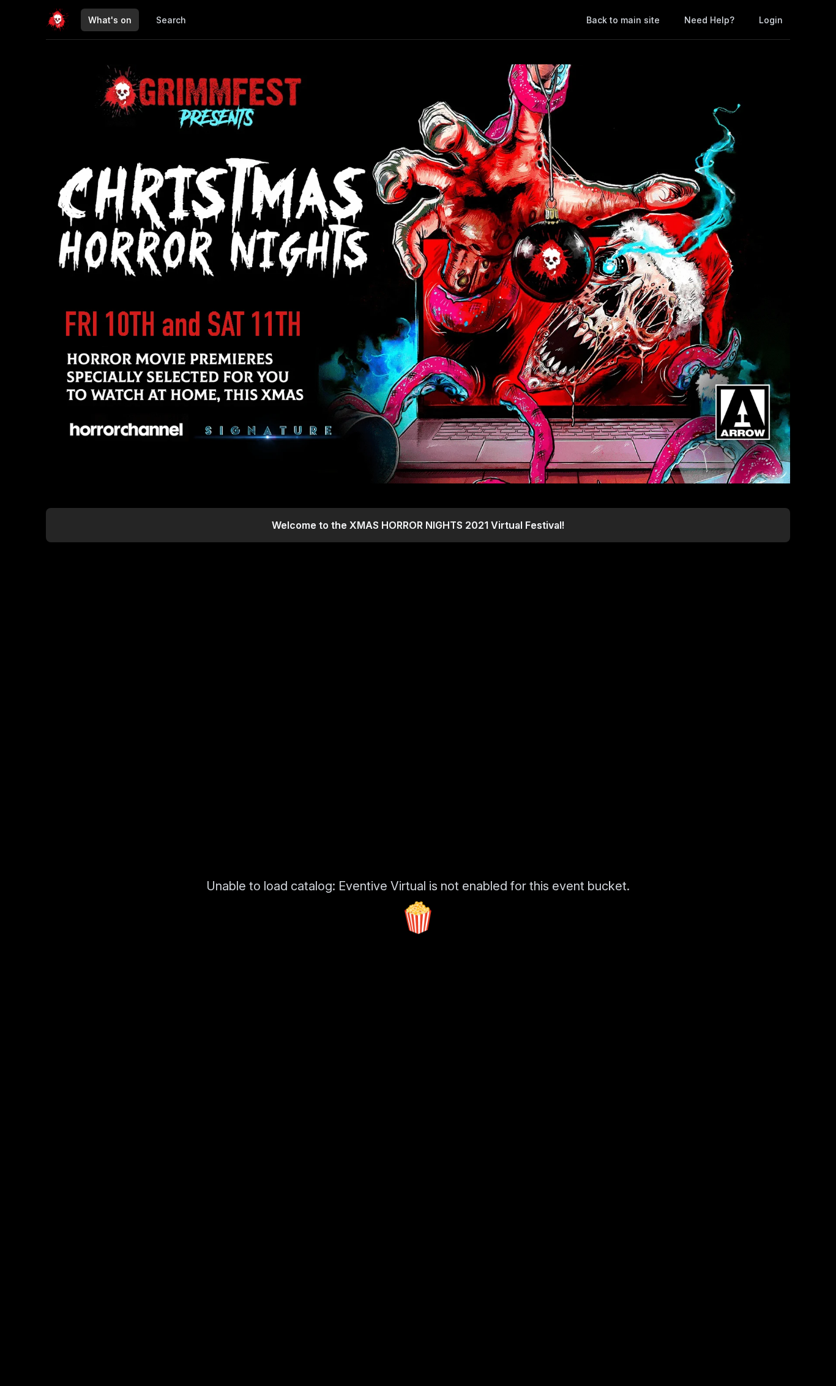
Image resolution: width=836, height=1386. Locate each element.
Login (771, 20)
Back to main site (623, 20)
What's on (110, 20)
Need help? (709, 20)
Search (171, 20)
